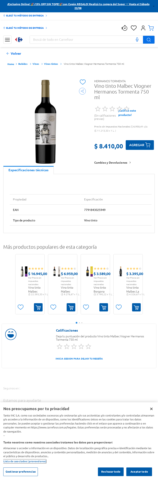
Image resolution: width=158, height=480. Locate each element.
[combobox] (92, 40)
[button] (143, 28)
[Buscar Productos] (149, 39)
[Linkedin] (69, 392)
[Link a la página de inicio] (11, 64)
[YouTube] (58, 393)
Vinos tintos (51, 63)
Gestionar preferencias (21, 471)
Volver (16, 54)
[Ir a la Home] (19, 39)
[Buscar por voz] (137, 40)
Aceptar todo (139, 471)
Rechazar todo (110, 471)
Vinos (36, 63)
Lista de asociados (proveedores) (24, 461)
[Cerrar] (151, 408)
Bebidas (23, 63)
